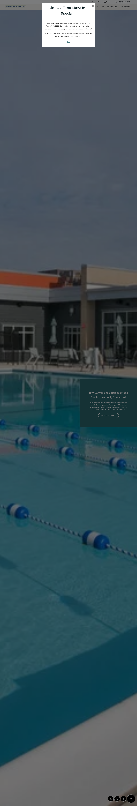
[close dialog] (93, 6)
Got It (68, 42)
